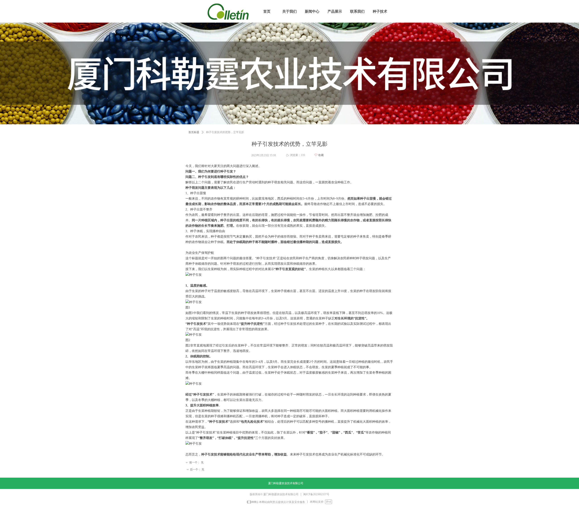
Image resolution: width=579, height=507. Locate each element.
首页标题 (193, 132)
